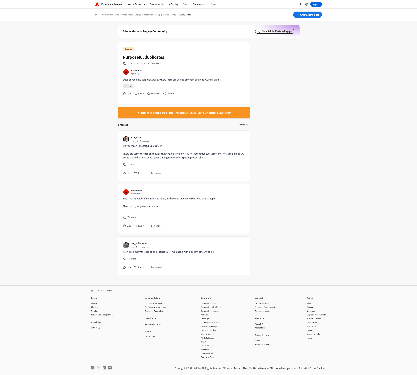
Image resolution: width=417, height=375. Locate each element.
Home (96, 15)
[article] (183, 156)
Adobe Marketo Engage (131, 15)
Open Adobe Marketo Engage (277, 31)
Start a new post (205, 112)
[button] (307, 15)
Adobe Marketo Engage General (156, 15)
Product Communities (110, 15)
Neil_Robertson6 (138, 243)
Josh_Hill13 (135, 137)
